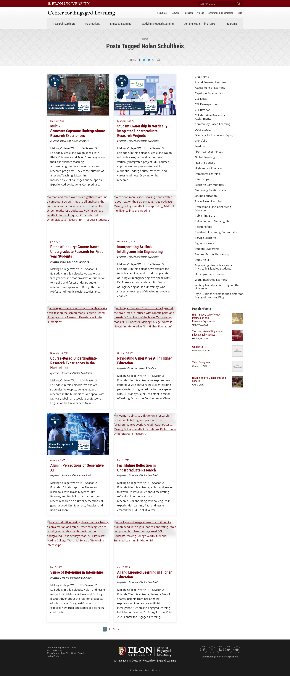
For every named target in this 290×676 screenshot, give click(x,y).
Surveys (175, 12)
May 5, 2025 (56, 567)
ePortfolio (201, 140)
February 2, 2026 (125, 120)
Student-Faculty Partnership (212, 254)
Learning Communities (209, 185)
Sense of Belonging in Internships (77, 572)
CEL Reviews (202, 110)
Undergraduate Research (210, 274)
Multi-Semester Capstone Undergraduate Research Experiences (77, 130)
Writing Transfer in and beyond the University (217, 286)
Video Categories (201, 362)
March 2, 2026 (57, 120)
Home (145, 38)
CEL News (201, 98)
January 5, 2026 (58, 241)
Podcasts (188, 12)
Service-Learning (205, 238)
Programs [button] (231, 23)
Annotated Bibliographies (220, 12)
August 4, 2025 (57, 460)
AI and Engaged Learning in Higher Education (144, 574)
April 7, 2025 (123, 567)
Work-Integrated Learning (211, 279)
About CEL (162, 12)
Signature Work (204, 243)
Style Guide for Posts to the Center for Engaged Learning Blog (219, 295)
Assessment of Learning (210, 87)
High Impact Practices (208, 168)
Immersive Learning (207, 174)
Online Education (206, 196)
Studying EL (202, 260)
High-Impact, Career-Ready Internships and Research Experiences (206, 318)
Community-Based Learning (212, 124)
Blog (240, 12)
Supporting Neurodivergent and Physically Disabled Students (215, 266)
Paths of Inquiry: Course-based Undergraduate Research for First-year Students (77, 251)
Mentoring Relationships (210, 190)
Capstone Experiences (209, 93)
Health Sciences (205, 162)
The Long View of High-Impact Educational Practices (208, 332)
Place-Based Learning (208, 201)
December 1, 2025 (126, 241)
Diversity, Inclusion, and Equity (214, 135)
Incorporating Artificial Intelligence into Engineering (140, 249)
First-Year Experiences (209, 151)
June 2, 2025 (123, 460)
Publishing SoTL (205, 215)
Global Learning (205, 157)
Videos (200, 12)
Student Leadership (207, 249)
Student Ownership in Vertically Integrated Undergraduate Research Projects (142, 130)
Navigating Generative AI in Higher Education (144, 360)
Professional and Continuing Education (213, 208)
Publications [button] (92, 23)
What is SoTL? (199, 347)
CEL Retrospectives (207, 104)
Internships (202, 179)
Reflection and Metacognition (213, 221)
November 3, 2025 (59, 353)
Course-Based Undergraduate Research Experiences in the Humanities (73, 362)
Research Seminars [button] (64, 23)
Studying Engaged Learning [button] (158, 23)
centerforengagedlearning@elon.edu (220, 656)
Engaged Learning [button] (120, 23)
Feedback (201, 146)
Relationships (203, 227)
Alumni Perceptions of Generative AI (77, 467)
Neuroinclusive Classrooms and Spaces (209, 379)
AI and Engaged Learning (210, 82)
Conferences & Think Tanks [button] (199, 23)
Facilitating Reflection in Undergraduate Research (136, 467)
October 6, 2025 (125, 353)
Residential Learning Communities (216, 232)
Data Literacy (203, 129)
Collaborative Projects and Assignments (211, 116)
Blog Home (202, 76)
